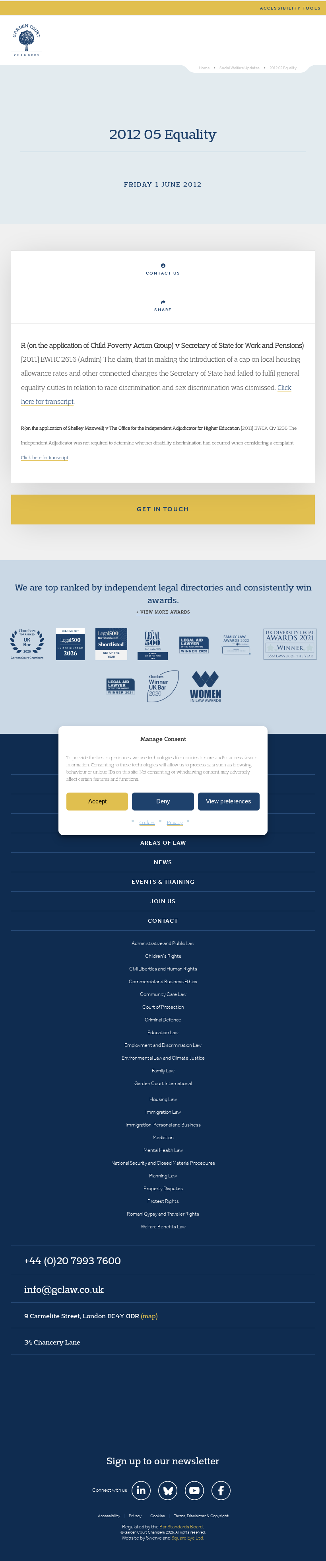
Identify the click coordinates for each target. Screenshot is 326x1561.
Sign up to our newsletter (163, 1461)
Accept (97, 801)
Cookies (147, 822)
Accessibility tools (290, 8)
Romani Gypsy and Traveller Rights (163, 1214)
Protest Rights (163, 1201)
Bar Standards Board (181, 1527)
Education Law (163, 1032)
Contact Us (163, 273)
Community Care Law (163, 994)
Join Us (163, 901)
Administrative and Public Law (163, 943)
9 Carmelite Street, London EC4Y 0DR (91, 1316)
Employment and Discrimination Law (163, 1045)
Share (163, 309)
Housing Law (163, 1099)
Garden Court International (163, 1083)
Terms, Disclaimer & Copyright (201, 1515)
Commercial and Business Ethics (163, 981)
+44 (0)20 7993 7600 (288, 40)
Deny (163, 801)
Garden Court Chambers (26, 40)
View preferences (228, 801)
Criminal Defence (163, 1020)
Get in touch (163, 509)
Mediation (163, 1137)
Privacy (175, 822)
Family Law (163, 1071)
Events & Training (163, 881)
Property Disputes (163, 1188)
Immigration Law (163, 1112)
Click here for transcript (44, 457)
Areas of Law (163, 842)
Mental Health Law (163, 1150)
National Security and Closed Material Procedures (163, 1163)
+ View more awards (163, 612)
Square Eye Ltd (187, 1538)
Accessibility (109, 1515)
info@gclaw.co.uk (64, 1289)
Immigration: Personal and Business (163, 1125)
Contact (163, 920)
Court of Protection (163, 1007)
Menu (307, 40)
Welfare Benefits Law (163, 1227)
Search (270, 40)
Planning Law (163, 1176)
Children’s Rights (163, 956)
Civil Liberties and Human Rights (163, 969)
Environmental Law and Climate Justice (163, 1058)
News (163, 862)
